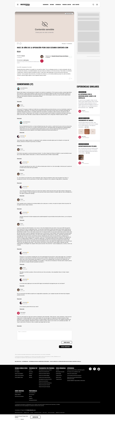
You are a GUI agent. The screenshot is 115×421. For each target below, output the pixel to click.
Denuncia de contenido (19, 396)
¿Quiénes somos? (18, 392)
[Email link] (98, 369)
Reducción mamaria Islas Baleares (45, 382)
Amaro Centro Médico (19, 373)
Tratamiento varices (84, 118)
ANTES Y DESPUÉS (75, 4)
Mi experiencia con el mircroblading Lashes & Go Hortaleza (87, 96)
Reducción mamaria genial (72, 373)
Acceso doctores (32, 392)
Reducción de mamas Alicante (44, 377)
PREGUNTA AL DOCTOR (66, 4)
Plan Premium (31, 394)
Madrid (30, 369)
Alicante (30, 377)
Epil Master (17, 369)
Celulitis (57, 369)
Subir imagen (67, 342)
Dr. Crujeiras (17, 371)
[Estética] (25, 5)
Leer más (91, 107)
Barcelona (31, 371)
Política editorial (51, 412)
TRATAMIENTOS (45, 4)
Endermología (58, 373)
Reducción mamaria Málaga (44, 375)
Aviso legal (45, 412)
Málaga (30, 375)
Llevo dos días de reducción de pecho (74, 375)
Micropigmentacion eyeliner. (87, 146)
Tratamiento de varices (85, 120)
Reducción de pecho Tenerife (44, 384)
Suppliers (31, 398)
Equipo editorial (18, 394)
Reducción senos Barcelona (44, 371)
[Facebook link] (94, 369)
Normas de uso (26, 412)
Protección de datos (19, 412)
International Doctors (33, 400)
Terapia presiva (59, 375)
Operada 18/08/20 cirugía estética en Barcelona (76, 380)
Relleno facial (58, 377)
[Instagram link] (90, 369)
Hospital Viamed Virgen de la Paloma (60, 56)
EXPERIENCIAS (58, 4)
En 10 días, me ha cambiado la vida (73, 371)
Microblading (82, 92)
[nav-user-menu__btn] (97, 4)
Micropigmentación (83, 144)
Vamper (23, 55)
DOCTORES (52, 4)
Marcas (30, 396)
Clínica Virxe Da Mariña (19, 375)
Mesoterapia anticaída (60, 371)
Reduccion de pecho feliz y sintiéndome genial (75, 369)
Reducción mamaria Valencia (44, 373)
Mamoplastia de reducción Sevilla (45, 379)
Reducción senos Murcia (43, 381)
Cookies (31, 412)
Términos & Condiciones (60, 412)
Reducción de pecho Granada (44, 386)
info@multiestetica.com (31, 410)
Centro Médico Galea (19, 377)
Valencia (30, 373)
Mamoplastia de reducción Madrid (45, 369)
